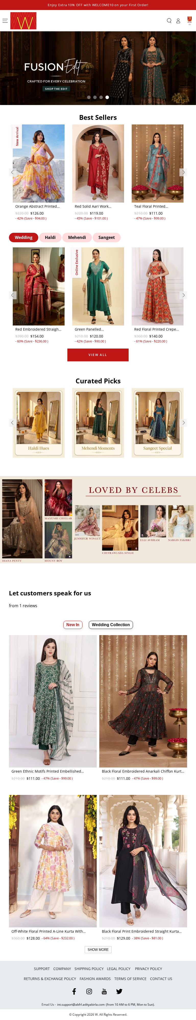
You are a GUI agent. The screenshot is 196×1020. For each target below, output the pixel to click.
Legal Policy (119, 968)
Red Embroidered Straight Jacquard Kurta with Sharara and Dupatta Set (37, 329)
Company (62, 968)
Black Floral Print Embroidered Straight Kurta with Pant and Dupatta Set (140, 931)
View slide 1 (89, 97)
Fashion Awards (95, 978)
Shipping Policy (89, 968)
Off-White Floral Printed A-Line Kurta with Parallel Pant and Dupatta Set (47, 931)
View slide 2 (95, 97)
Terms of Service (130, 978)
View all (98, 355)
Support (42, 968)
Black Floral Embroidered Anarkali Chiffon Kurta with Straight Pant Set (142, 771)
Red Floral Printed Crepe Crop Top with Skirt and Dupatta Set (155, 329)
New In (72, 625)
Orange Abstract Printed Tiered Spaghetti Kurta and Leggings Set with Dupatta (38, 206)
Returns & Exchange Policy (50, 978)
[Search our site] (169, 20)
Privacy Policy (148, 968)
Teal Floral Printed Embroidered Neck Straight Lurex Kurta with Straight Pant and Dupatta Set (157, 206)
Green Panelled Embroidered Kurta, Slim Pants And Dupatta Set (96, 329)
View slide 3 (101, 97)
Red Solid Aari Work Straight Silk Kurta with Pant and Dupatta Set (95, 206)
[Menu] (5, 20)
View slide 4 (107, 97)
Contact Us (161, 978)
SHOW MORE (98, 950)
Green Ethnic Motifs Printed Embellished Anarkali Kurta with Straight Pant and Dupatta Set (51, 771)
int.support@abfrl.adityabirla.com (81, 1004)
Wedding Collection (111, 625)
